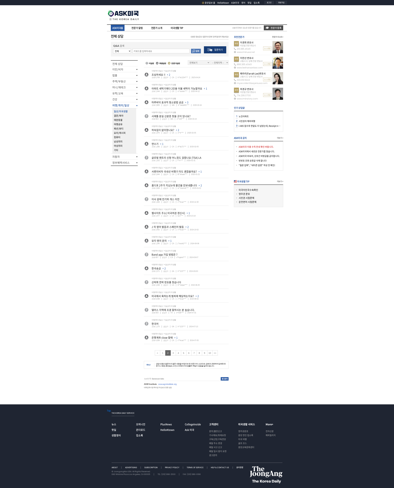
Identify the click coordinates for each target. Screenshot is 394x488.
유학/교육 (117, 93)
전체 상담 (117, 64)
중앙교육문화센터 (246, 447)
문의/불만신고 (215, 431)
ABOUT (115, 467)
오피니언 (140, 424)
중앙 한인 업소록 (245, 435)
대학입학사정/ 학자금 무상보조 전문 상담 (158, 387)
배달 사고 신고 (215, 447)
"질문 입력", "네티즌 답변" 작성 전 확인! (257, 165)
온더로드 (140, 430)
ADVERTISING (131, 467)
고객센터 (213, 424)
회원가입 (281, 2)
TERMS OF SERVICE (195, 467)
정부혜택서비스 (121, 163)
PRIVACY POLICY (172, 467)
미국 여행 (242, 439)
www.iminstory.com (247, 98)
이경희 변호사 (246, 42)
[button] (124, 69)
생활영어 (116, 435)
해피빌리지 (271, 435)
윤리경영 (239, 467)
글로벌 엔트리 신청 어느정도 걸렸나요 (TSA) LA (176, 157)
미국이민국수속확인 (248, 190)
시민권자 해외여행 (247, 121)
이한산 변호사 (246, 58)
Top (109, 410)
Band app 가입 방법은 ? (164, 254)
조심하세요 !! (158, 74)
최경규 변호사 (246, 89)
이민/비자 (117, 69)
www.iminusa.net (246, 52)
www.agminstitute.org (167, 384)
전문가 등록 (276, 28)
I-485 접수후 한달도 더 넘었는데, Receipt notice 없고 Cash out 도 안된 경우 (273, 125)
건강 (114, 99)
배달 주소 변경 (215, 443)
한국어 (155, 323)
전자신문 (270, 431)
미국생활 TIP (177, 28)
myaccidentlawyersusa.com (252, 83)
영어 (243, 2)
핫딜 (249, 2)
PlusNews (166, 424)
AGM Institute (150, 384)
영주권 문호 (244, 194)
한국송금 (156, 268)
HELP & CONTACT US (220, 467)
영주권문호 (243, 431)
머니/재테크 (119, 87)
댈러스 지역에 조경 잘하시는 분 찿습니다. (173, 310)
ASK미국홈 (117, 28)
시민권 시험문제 (246, 198)
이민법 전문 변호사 (248, 45)
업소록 (257, 2)
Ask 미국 (189, 430)
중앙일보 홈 (210, 2)
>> (215, 353)
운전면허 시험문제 (247, 202)
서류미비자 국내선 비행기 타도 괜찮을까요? (174, 171)
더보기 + (280, 138)
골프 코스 (242, 443)
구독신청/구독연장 (217, 439)
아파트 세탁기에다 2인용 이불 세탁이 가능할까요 (177, 88)
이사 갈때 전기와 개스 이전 (165, 199)
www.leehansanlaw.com (250, 67)
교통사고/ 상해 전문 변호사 (251, 61)
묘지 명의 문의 (159, 240)
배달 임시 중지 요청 (218, 451)
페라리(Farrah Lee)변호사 (253, 73)
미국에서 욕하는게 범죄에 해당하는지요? (173, 296)
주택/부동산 (119, 81)
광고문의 (213, 455)
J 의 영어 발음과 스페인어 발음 (168, 227)
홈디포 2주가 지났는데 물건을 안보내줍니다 (174, 185)
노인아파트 (244, 116)
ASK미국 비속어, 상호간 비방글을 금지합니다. (259, 155)
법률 (114, 75)
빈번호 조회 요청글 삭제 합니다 (253, 160)
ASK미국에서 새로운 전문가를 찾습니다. (257, 151)
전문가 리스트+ (277, 37)
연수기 (155, 144)
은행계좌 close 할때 (162, 337)
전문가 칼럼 (137, 28)
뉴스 (114, 424)
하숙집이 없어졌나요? (163, 130)
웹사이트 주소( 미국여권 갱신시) (168, 213)
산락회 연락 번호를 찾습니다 (166, 282)
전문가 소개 (156, 28)
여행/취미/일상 (120, 105)
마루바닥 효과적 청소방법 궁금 (167, 102)
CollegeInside (193, 424)
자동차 (116, 157)
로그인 (269, 2)
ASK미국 (235, 2)
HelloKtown (223, 2)
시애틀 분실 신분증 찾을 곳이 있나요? (171, 116)
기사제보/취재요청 (217, 435)
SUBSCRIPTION (151, 467)
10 (210, 353)
